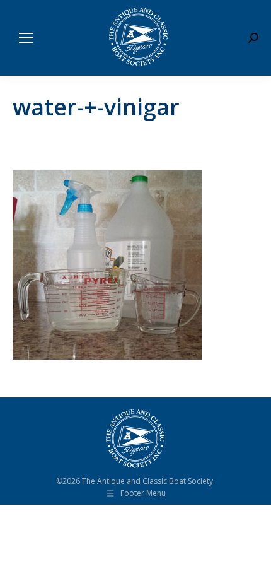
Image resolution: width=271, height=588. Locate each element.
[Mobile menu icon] (26, 38)
